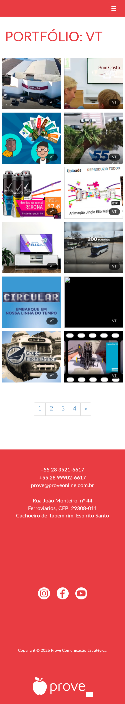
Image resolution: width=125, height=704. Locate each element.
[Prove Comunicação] (63, 686)
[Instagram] (44, 593)
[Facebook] (63, 593)
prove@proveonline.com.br (62, 485)
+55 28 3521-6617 (62, 469)
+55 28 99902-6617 (62, 477)
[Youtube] (81, 593)
